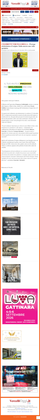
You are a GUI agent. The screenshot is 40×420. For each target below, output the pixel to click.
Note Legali (19, 411)
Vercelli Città (24, 15)
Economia (17, 27)
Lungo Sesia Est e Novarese (19, 19)
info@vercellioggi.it (12, 411)
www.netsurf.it (24, 416)
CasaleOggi (26, 22)
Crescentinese (32, 20)
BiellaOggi (31, 22)
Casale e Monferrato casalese (17, 22)
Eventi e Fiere (34, 27)
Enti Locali (21, 27)
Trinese (11, 19)
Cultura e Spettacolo (11, 27)
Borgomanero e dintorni (24, 20)
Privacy (31, 411)
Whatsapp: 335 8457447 (21, 408)
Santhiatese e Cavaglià (28, 17)
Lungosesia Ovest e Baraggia (30, 19)
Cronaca (5, 27)
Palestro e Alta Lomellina (6, 22)
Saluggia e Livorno (5, 19)
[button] (36, 27)
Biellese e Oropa (12, 17)
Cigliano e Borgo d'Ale (6, 20)
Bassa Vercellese (4, 17)
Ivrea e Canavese (20, 17)
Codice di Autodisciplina (25, 411)
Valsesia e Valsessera (15, 20)
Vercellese (30, 15)
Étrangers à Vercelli (28, 27)
